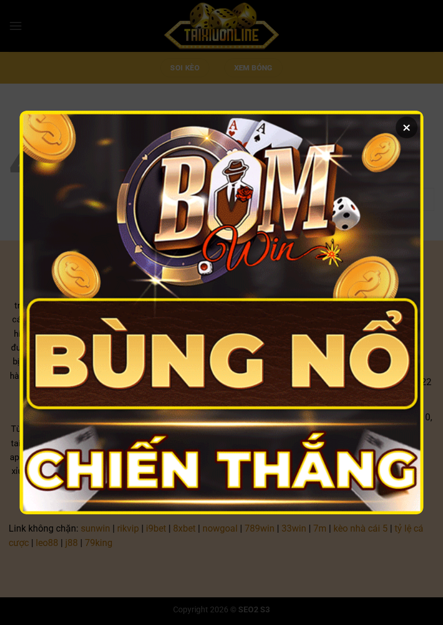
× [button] (407, 127)
